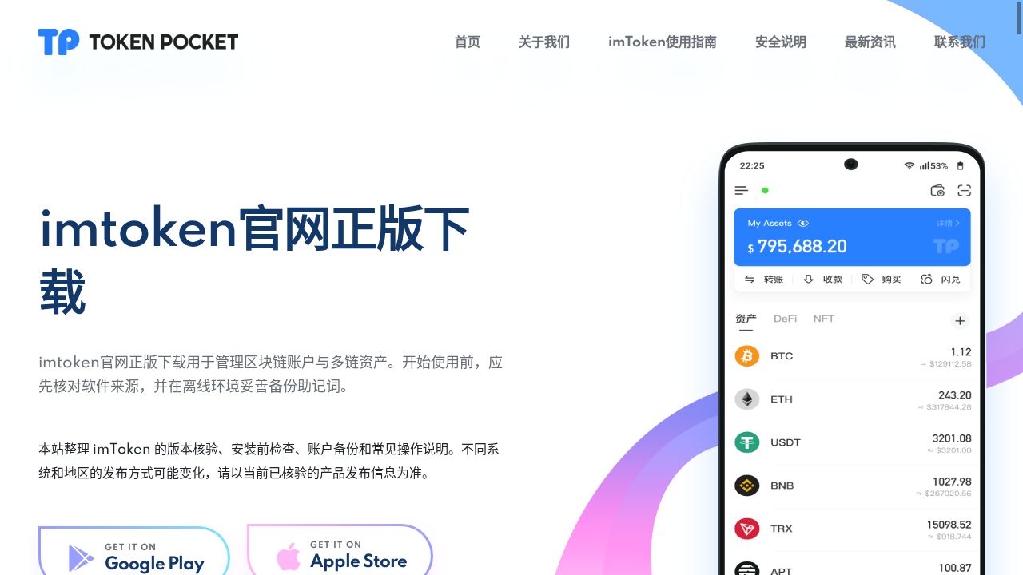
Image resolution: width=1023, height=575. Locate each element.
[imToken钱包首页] (138, 41)
